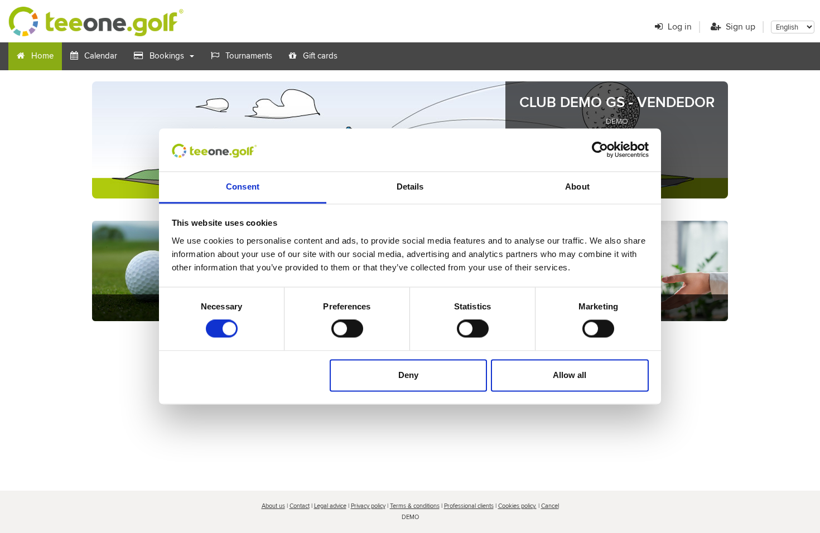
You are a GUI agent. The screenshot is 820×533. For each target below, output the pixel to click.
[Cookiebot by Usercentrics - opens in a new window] (600, 150)
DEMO (617, 121)
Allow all (569, 375)
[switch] (347, 329)
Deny (408, 375)
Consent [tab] (242, 186)
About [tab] (577, 186)
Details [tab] (410, 186)
